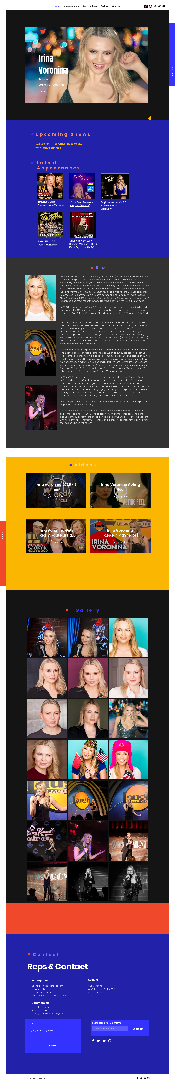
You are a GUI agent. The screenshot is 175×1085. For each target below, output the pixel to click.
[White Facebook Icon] (93, 1040)
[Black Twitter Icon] (159, 6)
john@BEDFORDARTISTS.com (53, 995)
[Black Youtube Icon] (164, 6)
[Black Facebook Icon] (155, 6)
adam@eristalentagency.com (48, 1013)
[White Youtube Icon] (104, 1040)
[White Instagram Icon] (109, 1040)
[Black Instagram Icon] (150, 6)
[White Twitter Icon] (98, 1040)
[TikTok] (146, 6)
